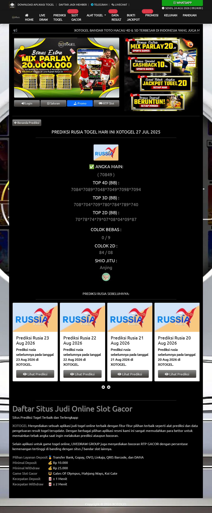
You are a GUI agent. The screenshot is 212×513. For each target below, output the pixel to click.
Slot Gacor (76, 17)
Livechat (120, 4)
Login (28, 103)
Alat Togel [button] (95, 15)
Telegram (100, 4)
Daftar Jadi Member (73, 4)
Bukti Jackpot (133, 17)
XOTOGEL (19, 425)
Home (29, 19)
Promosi (151, 15)
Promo (81, 103)
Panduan (189, 15)
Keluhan (170, 15)
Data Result (116, 17)
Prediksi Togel (59, 17)
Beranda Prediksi (28, 122)
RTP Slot (108, 103)
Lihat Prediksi (36, 374)
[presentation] (103, 386)
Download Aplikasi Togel (36, 4)
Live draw (43, 17)
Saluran (55, 103)
